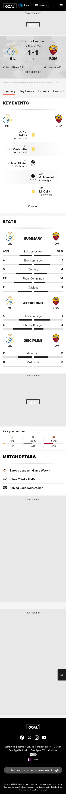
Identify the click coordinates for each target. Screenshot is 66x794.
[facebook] (22, 738)
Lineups (43, 91)
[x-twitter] (29, 738)
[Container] (13, 53)
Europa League (33, 41)
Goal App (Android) (17, 750)
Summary (9, 91)
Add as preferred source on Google (35, 770)
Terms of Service (26, 747)
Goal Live (52, 750)
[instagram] (37, 738)
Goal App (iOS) (38, 750)
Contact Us (9, 747)
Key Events (27, 91)
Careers (57, 747)
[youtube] (44, 738)
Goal (20, 784)
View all (33, 206)
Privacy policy (44, 747)
